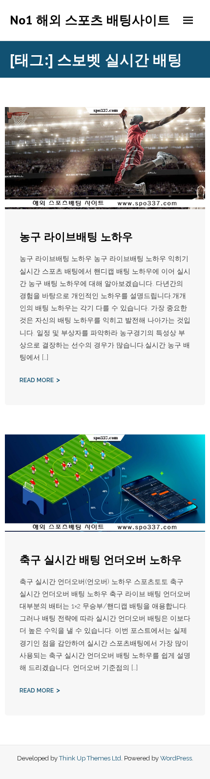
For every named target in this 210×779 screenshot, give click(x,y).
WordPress (176, 758)
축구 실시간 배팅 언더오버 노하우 (101, 559)
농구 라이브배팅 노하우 (76, 236)
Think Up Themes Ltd (90, 758)
